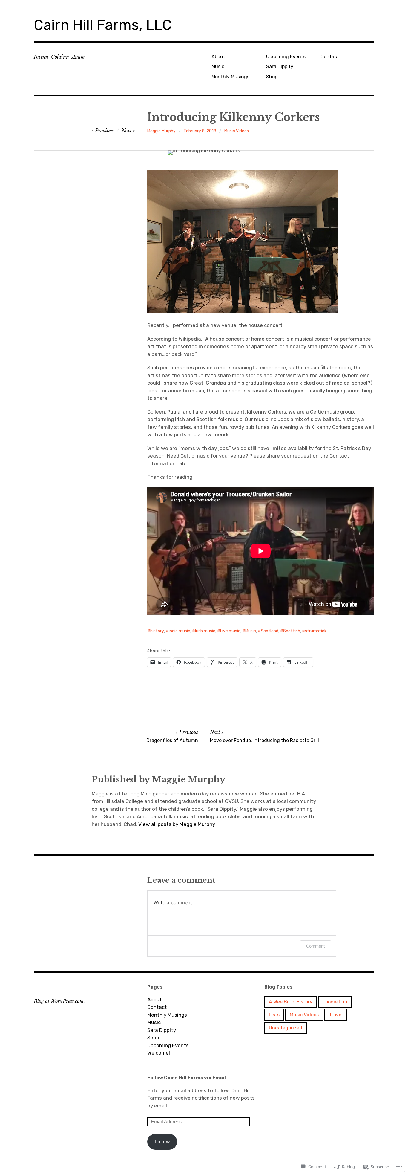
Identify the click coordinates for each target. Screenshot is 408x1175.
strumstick (315, 631)
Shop (271, 76)
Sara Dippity (279, 66)
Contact (329, 56)
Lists (274, 1015)
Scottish (291, 631)
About (218, 56)
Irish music (205, 631)
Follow (162, 1142)
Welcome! (158, 1053)
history (157, 631)
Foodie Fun (335, 1002)
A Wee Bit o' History (290, 1002)
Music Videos (236, 131)
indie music (179, 631)
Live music (230, 631)
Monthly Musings (230, 76)
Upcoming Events (286, 56)
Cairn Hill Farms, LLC (103, 24)
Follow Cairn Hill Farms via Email (186, 1078)
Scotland (269, 631)
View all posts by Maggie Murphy (176, 824)
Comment (315, 945)
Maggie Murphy (161, 131)
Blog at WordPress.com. (59, 1001)
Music (217, 66)
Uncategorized (285, 1028)
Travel (336, 1015)
